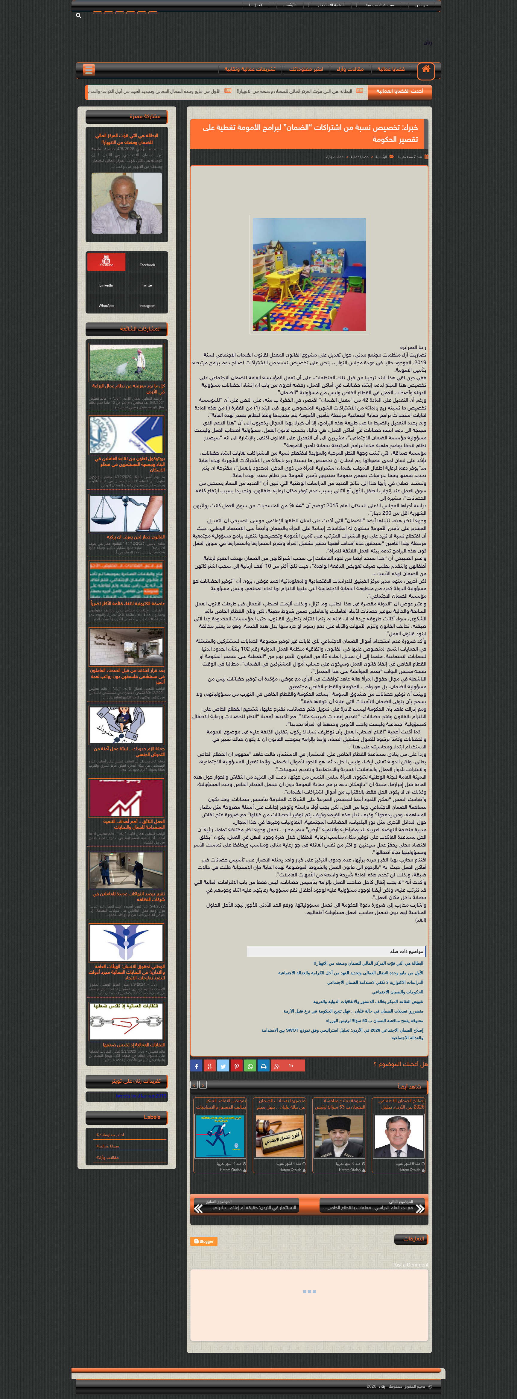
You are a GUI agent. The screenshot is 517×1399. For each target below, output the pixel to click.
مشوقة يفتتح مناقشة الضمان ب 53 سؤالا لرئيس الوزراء (374, 1020)
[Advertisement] (309, 185)
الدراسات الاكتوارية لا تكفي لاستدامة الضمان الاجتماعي (375, 982)
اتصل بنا (255, 5)
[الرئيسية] (426, 71)
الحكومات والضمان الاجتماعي (397, 992)
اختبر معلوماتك (306, 69)
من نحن (422, 5)
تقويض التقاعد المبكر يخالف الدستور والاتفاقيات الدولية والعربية (83, 92)
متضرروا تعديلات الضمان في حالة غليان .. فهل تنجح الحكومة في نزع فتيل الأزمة (353, 1011)
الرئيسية (381, 157)
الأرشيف (290, 5)
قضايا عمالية (391, 69)
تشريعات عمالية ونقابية (250, 69)
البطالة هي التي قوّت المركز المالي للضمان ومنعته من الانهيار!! (368, 963)
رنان (428, 42)
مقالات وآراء (350, 69)
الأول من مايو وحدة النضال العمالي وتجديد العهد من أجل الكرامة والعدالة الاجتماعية (236, 92)
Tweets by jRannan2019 (140, 1096)
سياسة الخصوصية (380, 5)
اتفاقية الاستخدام (331, 5)
